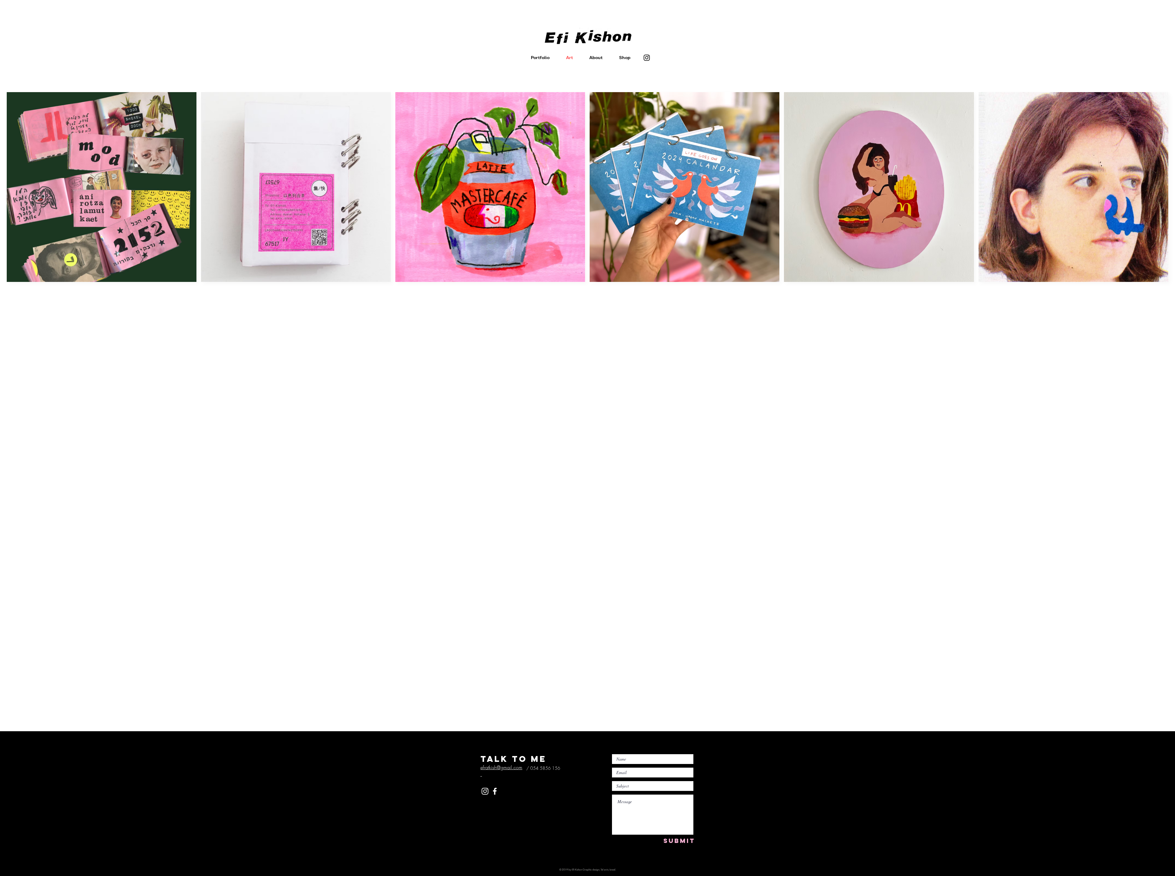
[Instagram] (647, 58)
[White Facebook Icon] (494, 791)
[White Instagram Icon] (485, 791)
